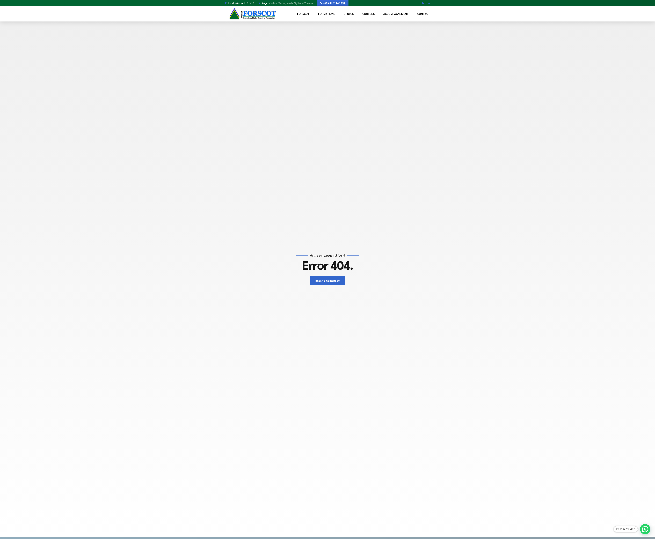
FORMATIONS (326, 14)
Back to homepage (327, 280)
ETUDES (349, 14)
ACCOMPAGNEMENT (396, 14)
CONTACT (423, 14)
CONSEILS (368, 14)
